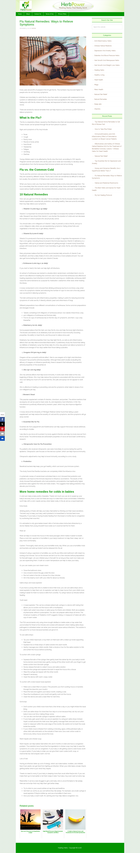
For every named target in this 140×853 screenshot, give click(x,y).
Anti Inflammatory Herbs (103, 41)
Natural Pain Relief (100, 94)
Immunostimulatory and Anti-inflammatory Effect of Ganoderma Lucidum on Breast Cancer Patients (104, 136)
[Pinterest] (2, 428)
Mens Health (98, 89)
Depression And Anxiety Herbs (105, 51)
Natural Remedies (100, 99)
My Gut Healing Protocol (103, 195)
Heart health (98, 80)
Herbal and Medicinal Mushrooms (106, 183)
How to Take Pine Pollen (103, 129)
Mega (96, 85)
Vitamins (97, 109)
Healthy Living (99, 75)
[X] (2, 424)
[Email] (2, 433)
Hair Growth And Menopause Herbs (106, 60)
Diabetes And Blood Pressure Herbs (106, 55)
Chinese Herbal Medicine (103, 46)
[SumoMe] (2, 438)
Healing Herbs (99, 70)
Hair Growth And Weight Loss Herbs (107, 65)
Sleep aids (98, 104)
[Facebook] (2, 419)
